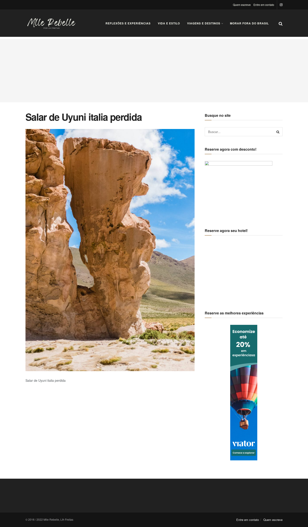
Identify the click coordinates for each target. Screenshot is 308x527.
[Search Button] (278, 131)
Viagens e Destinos (203, 23)
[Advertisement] (154, 70)
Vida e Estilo (169, 23)
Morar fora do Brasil (249, 23)
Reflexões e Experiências (128, 23)
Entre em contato (263, 5)
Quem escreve (242, 5)
